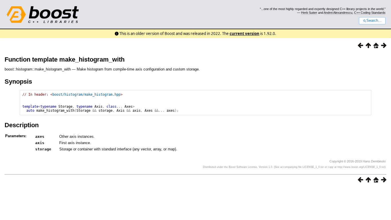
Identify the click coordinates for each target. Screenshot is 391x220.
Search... (374, 21)
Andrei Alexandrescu (338, 12)
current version (244, 33)
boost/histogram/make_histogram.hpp (86, 95)
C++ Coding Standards (370, 12)
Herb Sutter (309, 12)
